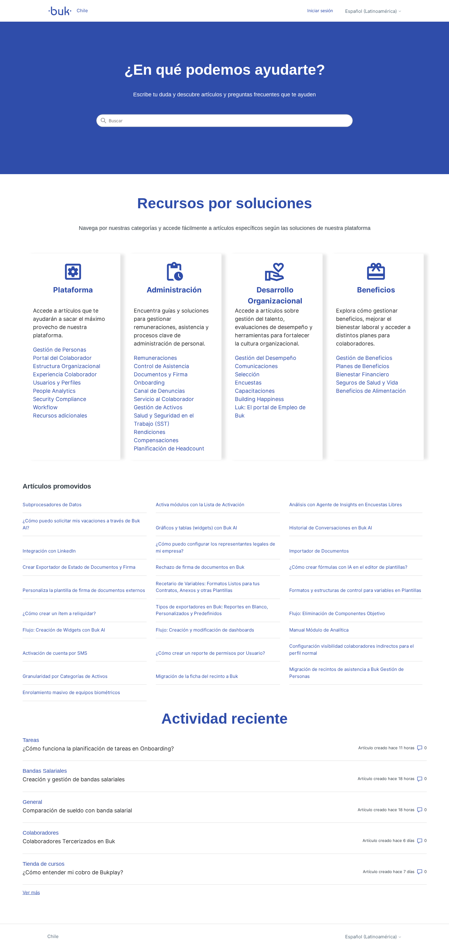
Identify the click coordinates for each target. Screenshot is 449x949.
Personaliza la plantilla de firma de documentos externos (84, 590)
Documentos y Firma (161, 374)
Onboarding (149, 382)
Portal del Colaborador (62, 358)
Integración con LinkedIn (49, 551)
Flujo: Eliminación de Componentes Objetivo (337, 613)
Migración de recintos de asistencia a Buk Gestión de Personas (346, 672)
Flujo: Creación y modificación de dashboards (205, 630)
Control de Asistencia (161, 366)
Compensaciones (156, 440)
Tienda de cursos (43, 864)
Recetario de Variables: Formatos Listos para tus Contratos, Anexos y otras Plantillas (208, 587)
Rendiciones (149, 432)
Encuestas (248, 382)
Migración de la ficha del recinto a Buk (197, 676)
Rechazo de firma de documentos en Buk (200, 567)
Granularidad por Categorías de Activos (65, 676)
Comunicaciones (256, 366)
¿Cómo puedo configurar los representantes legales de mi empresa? (215, 547)
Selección (247, 374)
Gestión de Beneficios (364, 358)
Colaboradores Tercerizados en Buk (69, 841)
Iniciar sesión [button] (320, 10)
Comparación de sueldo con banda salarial (77, 810)
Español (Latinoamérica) (371, 11)
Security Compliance (59, 399)
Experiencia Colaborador (65, 374)
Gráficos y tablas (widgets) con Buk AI (196, 528)
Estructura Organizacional (66, 366)
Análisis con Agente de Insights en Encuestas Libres (345, 504)
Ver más (31, 892)
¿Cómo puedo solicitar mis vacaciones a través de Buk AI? (81, 524)
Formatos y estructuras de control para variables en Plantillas (355, 590)
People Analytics (54, 391)
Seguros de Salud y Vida (367, 382)
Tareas (31, 740)
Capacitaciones (255, 391)
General (32, 802)
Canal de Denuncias (159, 391)
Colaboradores (41, 833)
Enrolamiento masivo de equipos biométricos (71, 692)
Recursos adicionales (60, 415)
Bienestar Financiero (362, 374)
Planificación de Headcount (169, 448)
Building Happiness (259, 399)
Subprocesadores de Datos (52, 504)
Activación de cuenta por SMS (55, 653)
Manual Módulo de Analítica (319, 630)
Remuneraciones (155, 358)
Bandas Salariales (45, 771)
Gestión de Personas (59, 349)
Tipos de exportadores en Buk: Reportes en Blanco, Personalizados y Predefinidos (212, 610)
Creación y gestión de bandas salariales (74, 779)
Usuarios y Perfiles (57, 382)
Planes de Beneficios (362, 366)
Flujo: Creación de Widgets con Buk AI (64, 630)
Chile (53, 936)
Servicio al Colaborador (164, 399)
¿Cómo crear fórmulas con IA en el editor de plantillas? (348, 567)
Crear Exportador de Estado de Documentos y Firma (79, 567)
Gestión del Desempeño (265, 358)
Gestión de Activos (158, 407)
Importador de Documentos (319, 551)
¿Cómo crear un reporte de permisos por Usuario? (210, 653)
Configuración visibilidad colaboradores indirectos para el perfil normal (351, 649)
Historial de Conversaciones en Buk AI (330, 528)
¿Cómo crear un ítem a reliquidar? (59, 613)
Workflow (45, 407)
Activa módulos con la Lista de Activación (200, 504)
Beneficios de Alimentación (371, 391)
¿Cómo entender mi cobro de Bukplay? (73, 872)
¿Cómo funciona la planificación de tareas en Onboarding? (98, 748)
